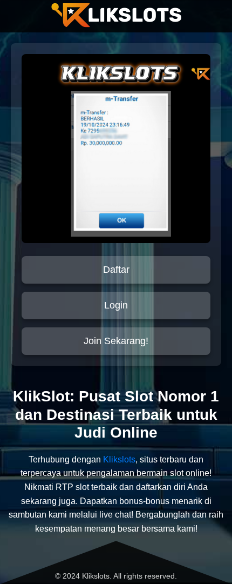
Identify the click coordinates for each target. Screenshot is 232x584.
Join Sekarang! (116, 340)
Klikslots (119, 459)
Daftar (116, 269)
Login (116, 305)
